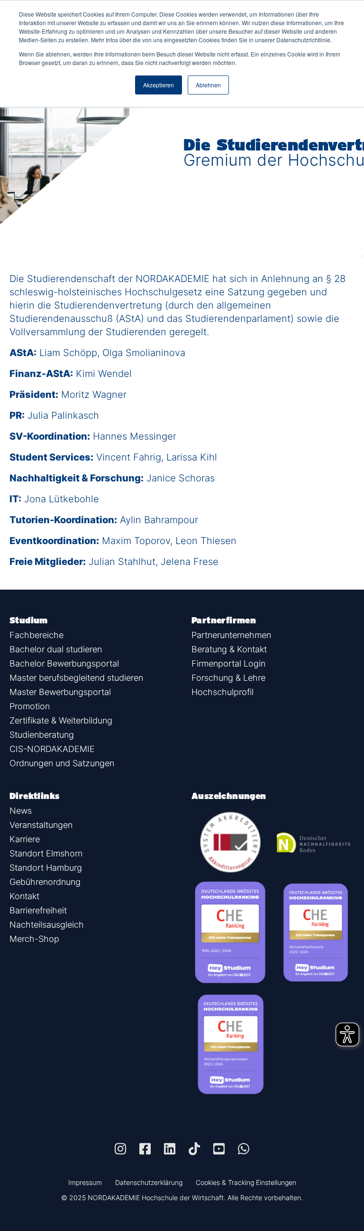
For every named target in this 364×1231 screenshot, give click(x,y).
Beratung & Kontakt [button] (229, 649)
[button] (120, 1148)
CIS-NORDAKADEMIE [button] (52, 749)
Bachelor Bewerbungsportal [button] (64, 663)
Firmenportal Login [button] (228, 663)
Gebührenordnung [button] (45, 882)
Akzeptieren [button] (158, 85)
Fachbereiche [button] (36, 635)
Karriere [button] (24, 839)
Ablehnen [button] (208, 85)
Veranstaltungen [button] (41, 825)
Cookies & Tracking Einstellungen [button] (246, 1182)
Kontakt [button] (24, 896)
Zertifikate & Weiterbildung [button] (60, 720)
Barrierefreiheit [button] (38, 910)
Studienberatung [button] (41, 735)
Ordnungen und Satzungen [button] (61, 763)
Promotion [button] (29, 706)
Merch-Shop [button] (34, 939)
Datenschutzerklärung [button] (148, 1182)
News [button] (20, 811)
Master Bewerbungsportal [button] (60, 692)
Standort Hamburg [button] (45, 868)
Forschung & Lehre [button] (228, 678)
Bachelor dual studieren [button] (55, 649)
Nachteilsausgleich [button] (46, 925)
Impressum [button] (85, 1182)
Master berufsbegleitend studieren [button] (76, 678)
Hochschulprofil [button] (222, 692)
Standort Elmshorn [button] (45, 853)
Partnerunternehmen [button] (231, 635)
